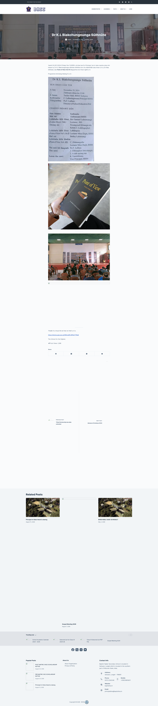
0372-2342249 (109, 680)
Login (130, 9)
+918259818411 (126, 680)
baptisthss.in (109, 686)
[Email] (102, 354)
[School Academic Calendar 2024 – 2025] (28, 640)
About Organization (71, 663)
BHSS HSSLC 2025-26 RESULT (108, 519)
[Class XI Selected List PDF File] (82, 640)
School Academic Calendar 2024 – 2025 (41, 641)
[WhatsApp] (86, 354)
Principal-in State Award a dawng (36, 519)
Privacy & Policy (70, 666)
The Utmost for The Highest (34, 2)
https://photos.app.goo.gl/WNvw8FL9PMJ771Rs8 (63, 335)
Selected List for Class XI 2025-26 (67, 641)
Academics (107, 9)
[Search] (131, 2)
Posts (115, 9)
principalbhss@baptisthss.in (113, 691)
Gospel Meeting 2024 (113, 640)
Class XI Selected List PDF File (95, 641)
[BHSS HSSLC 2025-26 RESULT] (115, 507)
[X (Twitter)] (128, 2)
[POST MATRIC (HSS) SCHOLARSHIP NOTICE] (30, 667)
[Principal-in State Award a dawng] (43, 507)
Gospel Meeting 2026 (69, 624)
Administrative (96, 9)
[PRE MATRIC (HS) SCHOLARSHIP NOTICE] (30, 676)
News (91, 39)
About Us (122, 9)
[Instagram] (122, 2)
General (87, 39)
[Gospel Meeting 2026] (79, 559)
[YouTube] (125, 2)
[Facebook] (119, 2)
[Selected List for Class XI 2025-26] (55, 640)
